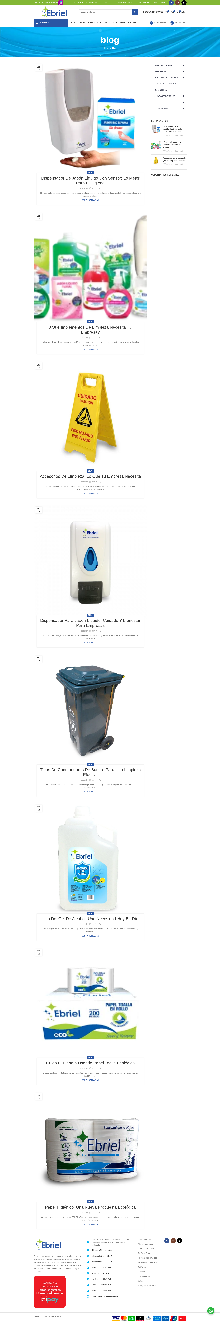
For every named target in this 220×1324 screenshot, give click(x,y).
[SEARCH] (135, 12)
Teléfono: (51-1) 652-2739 (102, 1262)
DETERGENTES (160, 90)
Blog (90, 173)
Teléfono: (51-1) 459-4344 (102, 1250)
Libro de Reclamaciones (148, 1249)
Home (106, 48)
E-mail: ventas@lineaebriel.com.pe (105, 1296)
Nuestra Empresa (145, 1239)
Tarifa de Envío (144, 1253)
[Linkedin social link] (2, 664)
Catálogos (142, 1267)
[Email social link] (2, 654)
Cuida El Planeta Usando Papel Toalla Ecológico (90, 1063)
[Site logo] (55, 12)
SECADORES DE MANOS (169, 96)
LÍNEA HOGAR (169, 71)
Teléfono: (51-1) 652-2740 (102, 1256)
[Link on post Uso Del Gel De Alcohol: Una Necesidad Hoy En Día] (90, 860)
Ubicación (142, 1272)
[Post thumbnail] (156, 131)
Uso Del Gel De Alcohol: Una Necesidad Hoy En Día (90, 918)
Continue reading (90, 200)
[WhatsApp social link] (2, 669)
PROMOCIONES (169, 108)
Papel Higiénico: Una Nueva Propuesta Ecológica (90, 1207)
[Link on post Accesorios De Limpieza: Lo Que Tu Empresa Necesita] (90, 417)
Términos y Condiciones (148, 1263)
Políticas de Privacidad (147, 1258)
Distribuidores (144, 1276)
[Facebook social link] (171, 2)
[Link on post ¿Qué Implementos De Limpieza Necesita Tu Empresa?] (90, 268)
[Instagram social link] (177, 2)
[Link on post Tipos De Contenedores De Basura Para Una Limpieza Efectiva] (90, 711)
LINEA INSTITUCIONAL (169, 65)
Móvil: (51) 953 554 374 (101, 1291)
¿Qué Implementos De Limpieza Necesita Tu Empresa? (172, 145)
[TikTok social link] (184, 2)
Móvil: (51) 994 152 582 (101, 1268)
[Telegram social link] (2, 674)
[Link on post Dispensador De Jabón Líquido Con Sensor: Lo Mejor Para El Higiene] (90, 119)
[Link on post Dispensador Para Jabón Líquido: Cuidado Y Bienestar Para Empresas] (90, 562)
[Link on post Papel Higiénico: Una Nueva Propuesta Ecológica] (90, 1148)
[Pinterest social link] (2, 659)
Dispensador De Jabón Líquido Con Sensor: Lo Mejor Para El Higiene (172, 129)
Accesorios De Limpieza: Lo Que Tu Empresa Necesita (90, 476)
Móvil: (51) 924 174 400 (101, 1273)
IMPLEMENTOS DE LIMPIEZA (169, 78)
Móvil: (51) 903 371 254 (101, 1279)
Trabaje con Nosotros (147, 1286)
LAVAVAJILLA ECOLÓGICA (165, 84)
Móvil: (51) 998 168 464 (101, 1285)
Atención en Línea (145, 1244)
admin (94, 188)
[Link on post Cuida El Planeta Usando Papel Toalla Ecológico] (90, 1004)
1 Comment (178, 135)
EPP (169, 102)
